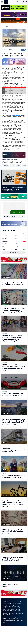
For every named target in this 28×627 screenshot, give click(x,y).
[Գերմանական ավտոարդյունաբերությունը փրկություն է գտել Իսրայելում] (14, 436)
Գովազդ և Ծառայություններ (9, 620)
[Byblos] (14, 14)
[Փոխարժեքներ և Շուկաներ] (20, 2)
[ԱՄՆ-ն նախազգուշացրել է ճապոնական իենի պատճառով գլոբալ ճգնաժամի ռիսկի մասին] (14, 518)
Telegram (6, 216)
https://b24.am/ (17, 610)
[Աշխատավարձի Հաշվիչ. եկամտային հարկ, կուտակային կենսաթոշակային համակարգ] (17, 2)
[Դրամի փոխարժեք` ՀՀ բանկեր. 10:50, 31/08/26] (14, 573)
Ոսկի (3, 246)
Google (6, 212)
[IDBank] (14, 20)
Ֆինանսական (6, 277)
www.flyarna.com (16, 115)
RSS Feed (22, 203)
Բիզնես (5, 27)
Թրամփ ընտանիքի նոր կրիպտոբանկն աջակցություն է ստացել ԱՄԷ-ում (13, 476)
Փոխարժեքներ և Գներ (8, 230)
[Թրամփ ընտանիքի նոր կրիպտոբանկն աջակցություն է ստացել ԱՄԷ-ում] (14, 464)
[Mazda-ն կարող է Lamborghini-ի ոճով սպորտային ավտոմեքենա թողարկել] (14, 382)
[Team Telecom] (14, 61)
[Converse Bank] (14, 223)
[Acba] (14, 196)
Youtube (6, 208)
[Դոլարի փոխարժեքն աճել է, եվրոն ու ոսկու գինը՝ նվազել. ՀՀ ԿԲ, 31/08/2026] (14, 271)
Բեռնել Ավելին (14, 252)
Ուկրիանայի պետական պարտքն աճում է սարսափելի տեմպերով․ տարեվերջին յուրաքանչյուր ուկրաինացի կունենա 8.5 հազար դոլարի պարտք (13, 421)
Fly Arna (12, 165)
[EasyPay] (14, 7)
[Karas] (14, 259)
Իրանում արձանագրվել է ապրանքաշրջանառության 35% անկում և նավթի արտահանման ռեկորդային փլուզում (13, 367)
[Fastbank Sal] (14, 155)
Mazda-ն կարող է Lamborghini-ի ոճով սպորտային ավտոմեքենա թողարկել (12, 394)
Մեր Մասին (20, 620)
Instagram (22, 208)
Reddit (14, 216)
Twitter (14, 208)
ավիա (18, 165)
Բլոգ (4, 622)
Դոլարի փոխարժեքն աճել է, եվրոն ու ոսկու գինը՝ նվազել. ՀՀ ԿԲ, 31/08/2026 (13, 283)
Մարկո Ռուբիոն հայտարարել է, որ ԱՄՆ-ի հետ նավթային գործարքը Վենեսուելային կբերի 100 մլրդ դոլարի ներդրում (13, 503)
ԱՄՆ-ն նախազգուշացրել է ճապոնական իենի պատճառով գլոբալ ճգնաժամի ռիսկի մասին (13, 531)
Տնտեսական (6, 358)
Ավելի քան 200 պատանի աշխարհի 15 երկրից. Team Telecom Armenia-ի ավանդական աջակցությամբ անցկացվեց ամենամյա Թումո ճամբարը (13, 338)
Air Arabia (6, 165)
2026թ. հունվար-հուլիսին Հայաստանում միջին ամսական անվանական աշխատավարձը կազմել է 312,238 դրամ (13, 310)
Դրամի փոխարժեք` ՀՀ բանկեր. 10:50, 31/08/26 (13, 585)
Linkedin (22, 216)
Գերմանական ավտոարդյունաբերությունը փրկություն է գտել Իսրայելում (13, 449)
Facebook (11, 203)
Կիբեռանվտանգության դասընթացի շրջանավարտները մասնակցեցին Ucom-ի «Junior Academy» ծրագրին (13, 189)
